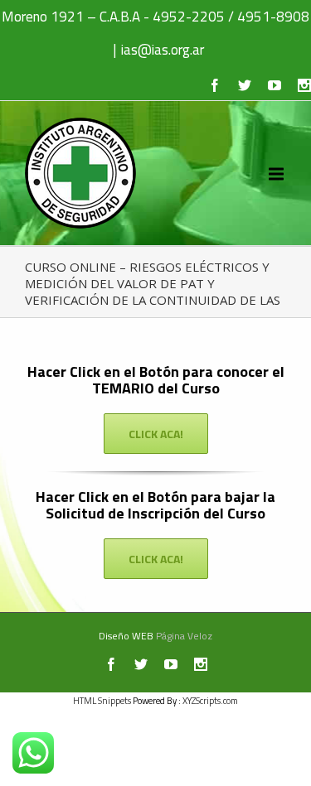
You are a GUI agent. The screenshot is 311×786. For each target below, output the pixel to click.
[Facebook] (214, 85)
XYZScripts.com (210, 700)
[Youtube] (274, 85)
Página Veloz (184, 636)
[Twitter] (244, 85)
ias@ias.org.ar (162, 49)
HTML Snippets (102, 700)
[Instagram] (304, 85)
